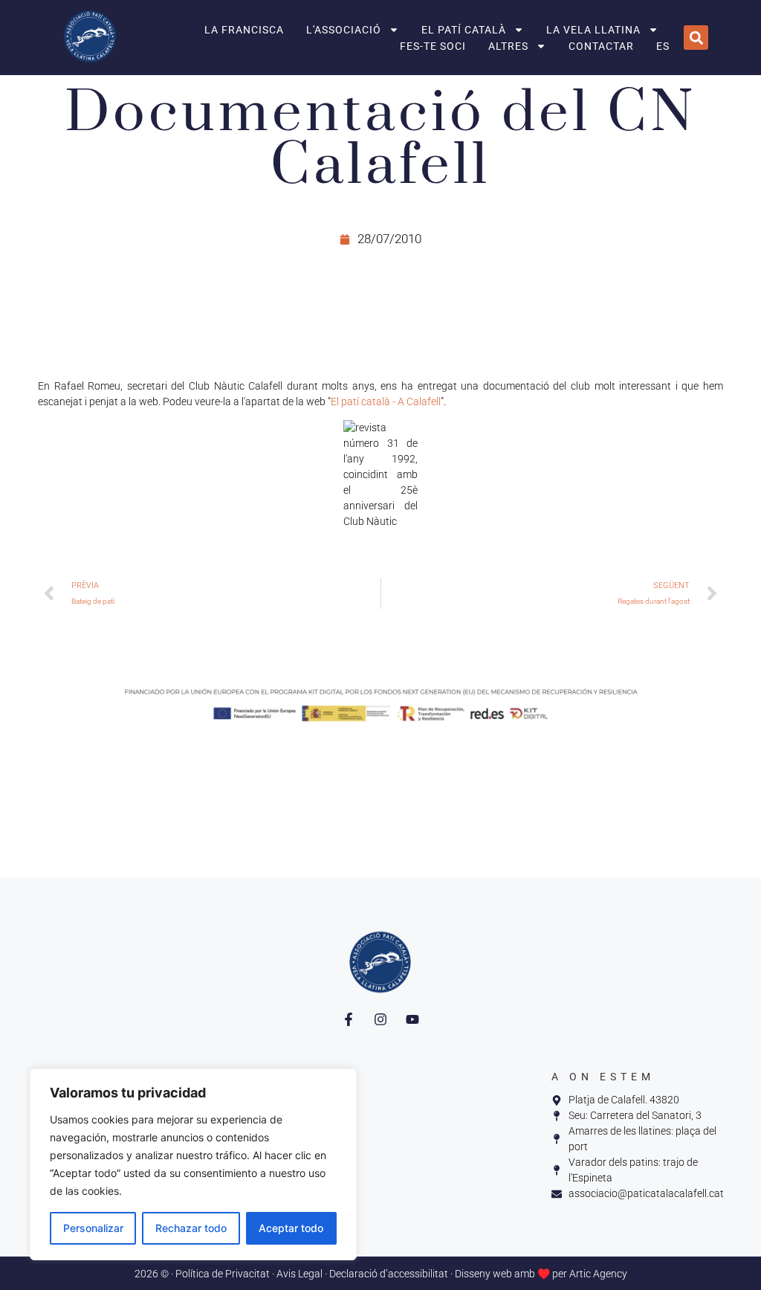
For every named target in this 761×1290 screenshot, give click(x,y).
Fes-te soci (433, 46)
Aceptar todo (291, 1228)
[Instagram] (380, 1019)
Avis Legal (299, 1274)
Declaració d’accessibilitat (388, 1274)
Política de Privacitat (222, 1274)
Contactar (601, 46)
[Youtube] (412, 1019)
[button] (696, 37)
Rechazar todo (191, 1228)
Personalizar (93, 1228)
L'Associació (343, 30)
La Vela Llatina (593, 30)
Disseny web (483, 1274)
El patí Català (463, 30)
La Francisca (244, 30)
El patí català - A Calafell (386, 401)
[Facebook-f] (348, 1019)
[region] (193, 1164)
